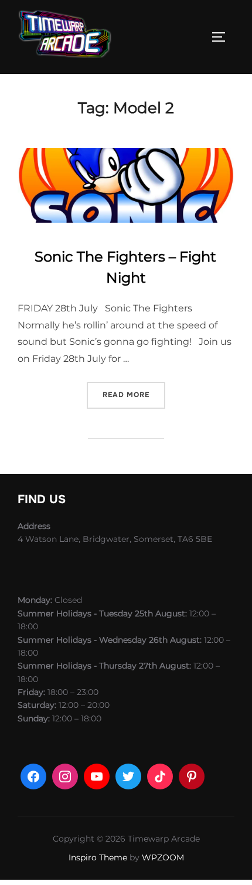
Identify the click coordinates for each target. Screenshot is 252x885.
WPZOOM (163, 857)
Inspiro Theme (98, 857)
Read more (134, 394)
